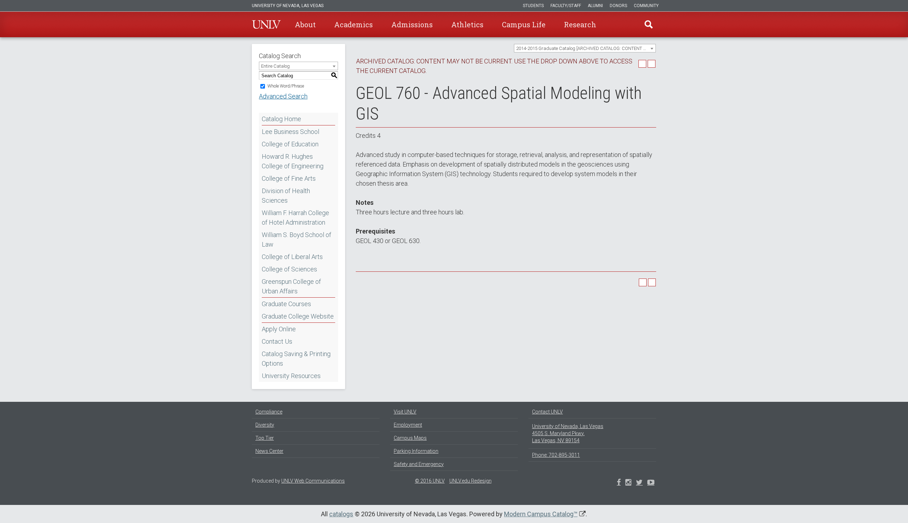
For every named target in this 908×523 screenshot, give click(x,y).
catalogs (341, 514)
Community (646, 5)
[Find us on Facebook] (618, 483)
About (305, 24)
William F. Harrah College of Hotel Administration (295, 217)
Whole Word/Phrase (285, 86)
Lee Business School (290, 131)
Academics (353, 24)
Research (580, 24)
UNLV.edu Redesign (470, 481)
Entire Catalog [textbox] (275, 66)
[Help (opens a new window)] (651, 64)
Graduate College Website (298, 316)
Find (648, 24)
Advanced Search (283, 96)
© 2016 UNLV (430, 481)
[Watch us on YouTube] (651, 483)
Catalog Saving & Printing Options (296, 358)
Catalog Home (281, 119)
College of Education (290, 144)
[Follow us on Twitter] (628, 483)
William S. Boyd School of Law (296, 239)
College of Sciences (289, 269)
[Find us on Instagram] (639, 483)
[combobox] (585, 48)
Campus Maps (410, 438)
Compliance (268, 412)
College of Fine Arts (289, 178)
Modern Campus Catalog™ (540, 514)
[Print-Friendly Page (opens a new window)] (642, 64)
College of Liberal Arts (292, 256)
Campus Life (524, 24)
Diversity (264, 425)
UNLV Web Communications (313, 481)
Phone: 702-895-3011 (556, 455)
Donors (618, 5)
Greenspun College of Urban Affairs (291, 286)
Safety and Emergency (419, 464)
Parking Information (416, 451)
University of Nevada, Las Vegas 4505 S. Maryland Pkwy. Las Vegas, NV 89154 (567, 433)
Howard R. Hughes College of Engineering (292, 161)
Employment (408, 425)
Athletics (467, 24)
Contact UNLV (547, 412)
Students (533, 5)
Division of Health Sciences (286, 195)
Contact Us (277, 341)
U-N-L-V (266, 24)
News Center (269, 451)
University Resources (291, 375)
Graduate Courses (286, 304)
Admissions (412, 24)
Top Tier (264, 438)
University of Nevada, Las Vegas (287, 5)
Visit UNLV (405, 412)
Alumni (595, 5)
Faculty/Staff (565, 5)
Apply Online (279, 329)
